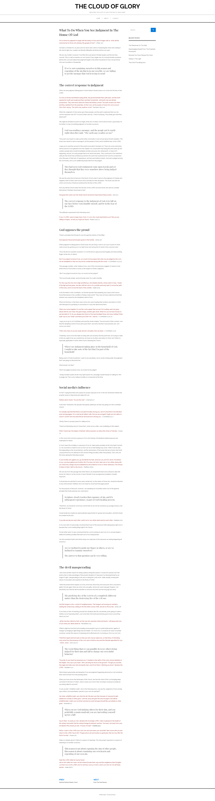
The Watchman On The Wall (138, 45)
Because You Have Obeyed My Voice (141, 55)
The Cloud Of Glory (107, 6)
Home (98, 18)
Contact (116, 18)
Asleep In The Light (135, 59)
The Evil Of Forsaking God (137, 62)
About (106, 18)
